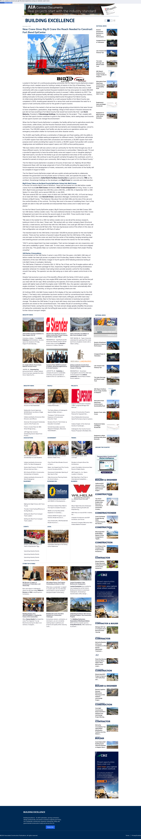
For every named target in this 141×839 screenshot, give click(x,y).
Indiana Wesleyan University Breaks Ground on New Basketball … (34, 404)
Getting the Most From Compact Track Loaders (33, 515)
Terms (127, 835)
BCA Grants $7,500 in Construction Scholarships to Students (34, 473)
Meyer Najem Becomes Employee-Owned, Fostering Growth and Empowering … (81, 507)
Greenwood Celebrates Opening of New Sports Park (58, 473)
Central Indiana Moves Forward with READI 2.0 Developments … (57, 500)
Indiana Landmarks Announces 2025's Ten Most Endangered (33, 463)
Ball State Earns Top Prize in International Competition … (79, 478)
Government (51, 438)
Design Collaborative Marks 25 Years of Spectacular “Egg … (33, 545)
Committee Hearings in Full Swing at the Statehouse (57, 545)
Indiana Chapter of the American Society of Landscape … (80, 425)
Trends (73, 438)
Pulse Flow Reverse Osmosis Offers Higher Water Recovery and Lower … (100, 662)
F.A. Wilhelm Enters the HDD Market (79, 500)
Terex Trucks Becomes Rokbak (33, 499)
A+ (111, 20)
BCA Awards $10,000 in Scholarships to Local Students (33, 456)
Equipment (27, 481)
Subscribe (50, 827)
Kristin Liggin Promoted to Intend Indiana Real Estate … (57, 404)
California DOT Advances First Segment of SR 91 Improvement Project (100, 487)
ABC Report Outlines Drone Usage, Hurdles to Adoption (100, 390)
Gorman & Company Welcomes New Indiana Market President (81, 523)
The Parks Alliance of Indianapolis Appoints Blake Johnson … (57, 411)
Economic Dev (52, 481)
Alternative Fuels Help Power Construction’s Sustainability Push (101, 85)
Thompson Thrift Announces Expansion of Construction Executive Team (56, 417)
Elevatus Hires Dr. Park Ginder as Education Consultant (57, 423)
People (49, 385)
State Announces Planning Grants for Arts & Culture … (57, 478)
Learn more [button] (46, 1)
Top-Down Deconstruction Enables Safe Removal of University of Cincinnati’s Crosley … (99, 504)
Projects (74, 385)
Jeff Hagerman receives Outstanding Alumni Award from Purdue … (33, 433)
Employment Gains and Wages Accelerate (101, 104)
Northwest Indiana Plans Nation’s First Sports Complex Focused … (57, 506)
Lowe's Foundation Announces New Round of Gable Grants (81, 468)
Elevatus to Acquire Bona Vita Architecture (79, 463)
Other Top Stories (29, 563)
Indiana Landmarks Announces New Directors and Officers (34, 418)
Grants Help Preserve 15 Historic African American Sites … (33, 468)
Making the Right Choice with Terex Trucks (34, 505)
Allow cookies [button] (8, 2)
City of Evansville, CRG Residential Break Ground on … (58, 521)
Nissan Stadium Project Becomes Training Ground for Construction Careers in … (101, 565)
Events (26, 526)
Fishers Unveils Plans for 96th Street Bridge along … (32, 428)
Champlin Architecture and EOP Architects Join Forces (80, 518)
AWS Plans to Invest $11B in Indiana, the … (81, 513)
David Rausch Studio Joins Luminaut (79, 456)
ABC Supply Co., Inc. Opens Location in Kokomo (79, 473)
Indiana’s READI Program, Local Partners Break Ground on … (57, 516)
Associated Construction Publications (15, 835)
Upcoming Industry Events (31, 551)
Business (74, 481)
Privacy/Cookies (136, 835)
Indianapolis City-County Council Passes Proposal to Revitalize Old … (81, 430)
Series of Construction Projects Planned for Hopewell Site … (80, 413)
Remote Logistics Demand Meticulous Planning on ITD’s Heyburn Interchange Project (100, 695)
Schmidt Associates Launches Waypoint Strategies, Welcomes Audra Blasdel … (57, 428)
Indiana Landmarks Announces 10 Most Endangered (33, 478)
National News (101, 26)
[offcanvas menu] (114, 20)
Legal (49, 526)
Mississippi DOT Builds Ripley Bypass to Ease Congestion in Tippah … (100, 535)
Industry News (28, 315)
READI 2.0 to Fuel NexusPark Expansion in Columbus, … (56, 511)
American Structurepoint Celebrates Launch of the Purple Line (34, 423)
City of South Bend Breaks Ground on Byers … (58, 463)
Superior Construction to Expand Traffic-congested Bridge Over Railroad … (80, 405)
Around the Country (102, 447)
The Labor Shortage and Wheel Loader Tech (99, 379)
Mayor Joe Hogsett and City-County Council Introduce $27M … (58, 468)
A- (106, 20)
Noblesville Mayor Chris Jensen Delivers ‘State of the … (57, 456)
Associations (28, 438)
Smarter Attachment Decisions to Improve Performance (100, 33)
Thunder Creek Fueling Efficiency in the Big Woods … (34, 510)
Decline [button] (2, 2)
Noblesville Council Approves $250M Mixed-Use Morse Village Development (33, 412)
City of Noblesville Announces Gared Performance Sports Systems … (81, 418)
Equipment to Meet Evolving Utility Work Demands (100, 437)
